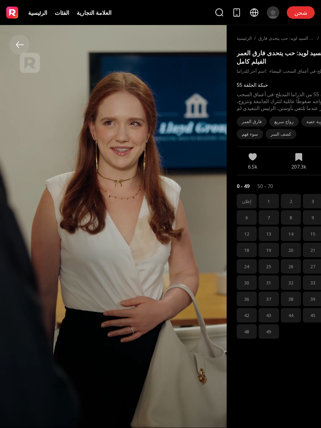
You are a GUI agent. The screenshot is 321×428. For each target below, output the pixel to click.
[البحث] (219, 12)
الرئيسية (37, 12)
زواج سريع (284, 121)
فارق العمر (252, 121)
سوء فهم (250, 134)
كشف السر (281, 134)
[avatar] (273, 12)
